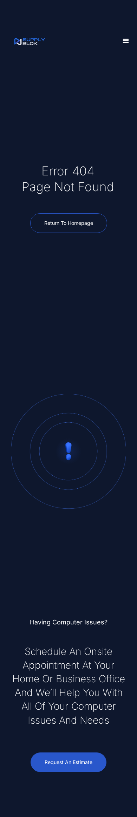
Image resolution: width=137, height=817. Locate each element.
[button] (126, 41)
